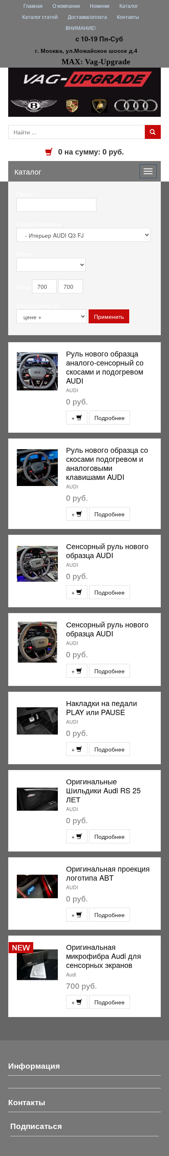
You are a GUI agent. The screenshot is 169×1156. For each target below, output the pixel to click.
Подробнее (109, 417)
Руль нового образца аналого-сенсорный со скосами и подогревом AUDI (105, 367)
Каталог (128, 5)
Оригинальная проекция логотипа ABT (108, 873)
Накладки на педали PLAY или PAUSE (101, 707)
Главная (33, 5)
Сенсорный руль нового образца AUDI (107, 550)
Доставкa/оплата (87, 16)
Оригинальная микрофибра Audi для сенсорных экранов (103, 955)
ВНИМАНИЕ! (81, 27)
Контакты (128, 16)
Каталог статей (40, 16)
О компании (66, 5)
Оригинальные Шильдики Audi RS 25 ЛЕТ (103, 790)
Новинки (100, 5)
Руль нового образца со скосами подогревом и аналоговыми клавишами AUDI (107, 463)
